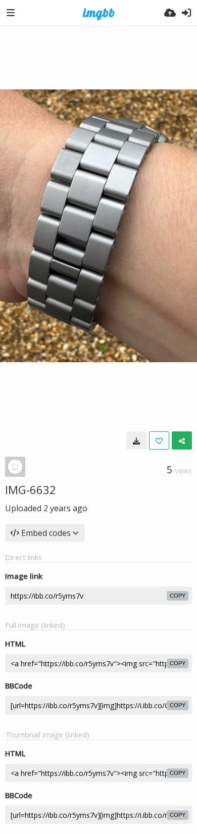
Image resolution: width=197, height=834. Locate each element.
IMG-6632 (30, 489)
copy (177, 596)
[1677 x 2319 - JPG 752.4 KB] (136, 440)
